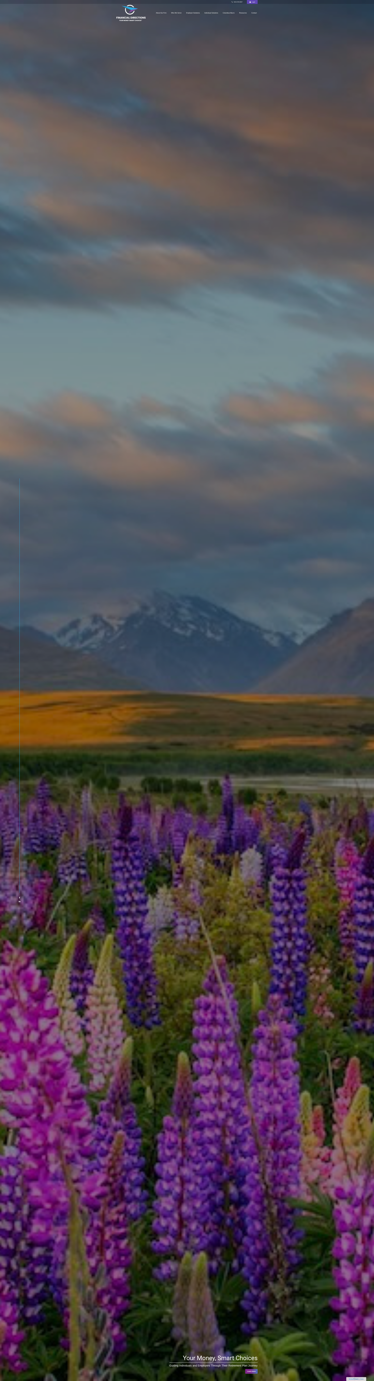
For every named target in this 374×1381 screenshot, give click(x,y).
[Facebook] (19, 898)
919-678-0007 (238, 2)
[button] (161, 13)
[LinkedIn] (19, 901)
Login (253, 2)
